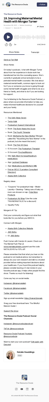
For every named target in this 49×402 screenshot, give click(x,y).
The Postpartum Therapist (29, 148)
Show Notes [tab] (14, 52)
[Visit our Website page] (27, 389)
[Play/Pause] (8, 37)
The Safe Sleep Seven (17, 118)
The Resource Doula (19, 4)
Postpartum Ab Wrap (16, 198)
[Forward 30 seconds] (10, 44)
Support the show (11, 311)
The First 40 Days (20, 145)
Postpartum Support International (21, 125)
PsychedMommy (25, 152)
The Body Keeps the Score (24, 129)
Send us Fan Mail (11, 60)
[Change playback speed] (15, 44)
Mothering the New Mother (24, 136)
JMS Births (12, 232)
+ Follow (42, 4)
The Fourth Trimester (21, 132)
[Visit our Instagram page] (16, 389)
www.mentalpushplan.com (14, 246)
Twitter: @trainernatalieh (13, 293)
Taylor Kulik (12, 121)
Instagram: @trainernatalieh (15, 283)
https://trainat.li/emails (33, 298)
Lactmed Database (20, 162)
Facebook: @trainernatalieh (15, 288)
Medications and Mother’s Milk (24, 166)
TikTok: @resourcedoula (14, 329)
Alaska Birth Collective (17, 176)
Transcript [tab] (35, 52)
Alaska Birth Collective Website (20, 228)
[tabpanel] (24, 203)
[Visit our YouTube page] (22, 389)
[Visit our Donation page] (33, 389)
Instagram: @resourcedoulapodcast (18, 324)
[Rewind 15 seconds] (6, 44)
